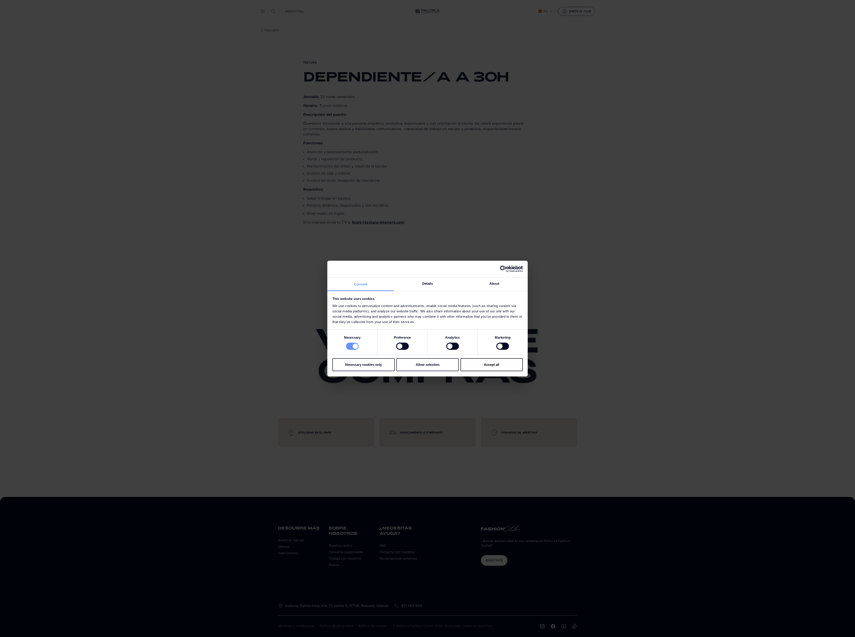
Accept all (491, 364)
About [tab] (494, 283)
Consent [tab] (360, 284)
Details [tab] (427, 283)
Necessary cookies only (363, 364)
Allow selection (428, 364)
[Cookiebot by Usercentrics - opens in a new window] (503, 269)
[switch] (402, 346)
